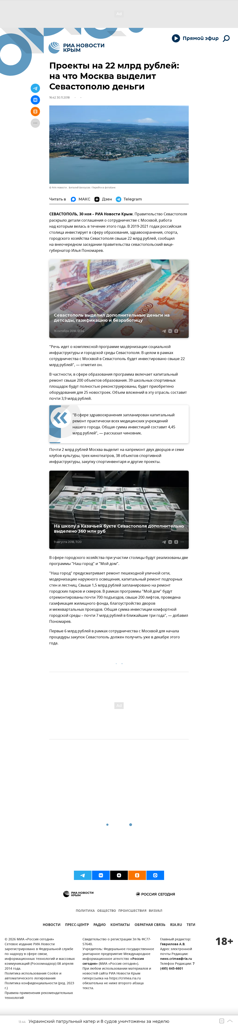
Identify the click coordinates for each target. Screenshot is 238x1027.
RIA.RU (176, 925)
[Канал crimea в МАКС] (155, 875)
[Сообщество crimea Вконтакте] (101, 875)
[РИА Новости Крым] (76, 47)
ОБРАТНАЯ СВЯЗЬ (150, 925)
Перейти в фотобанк (104, 187)
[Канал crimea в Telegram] (83, 875)
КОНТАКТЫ (120, 925)
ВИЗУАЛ (155, 911)
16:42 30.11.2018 (59, 97)
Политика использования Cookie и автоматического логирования (33, 976)
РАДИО (99, 925)
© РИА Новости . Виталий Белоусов (69, 187)
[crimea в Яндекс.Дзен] (119, 875)
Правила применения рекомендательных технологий (39, 996)
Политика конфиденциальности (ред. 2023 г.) (39, 986)
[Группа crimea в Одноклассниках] (137, 875)
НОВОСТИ (51, 925)
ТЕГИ (191, 925)
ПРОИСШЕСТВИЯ (132, 911)
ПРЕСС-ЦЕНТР (77, 925)
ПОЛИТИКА (85, 911)
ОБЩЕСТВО (106, 911)
